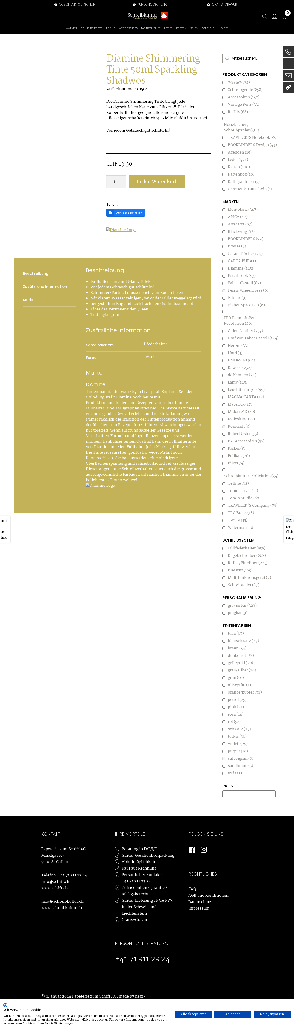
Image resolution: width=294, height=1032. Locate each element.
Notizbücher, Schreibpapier (241, 128)
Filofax (237, 298)
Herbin (238, 346)
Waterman (241, 528)
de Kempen (242, 375)
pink (236, 707)
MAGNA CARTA (246, 397)
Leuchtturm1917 (246, 390)
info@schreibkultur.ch (62, 901)
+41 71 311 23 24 (72, 875)
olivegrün (240, 685)
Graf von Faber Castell (253, 338)
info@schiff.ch (55, 882)
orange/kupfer (245, 692)
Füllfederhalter (153, 344)
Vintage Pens (243, 105)
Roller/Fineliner (248, 563)
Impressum (198, 908)
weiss (236, 773)
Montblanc (243, 210)
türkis (237, 736)
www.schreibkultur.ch (61, 908)
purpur (238, 751)
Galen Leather (245, 331)
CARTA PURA (243, 261)
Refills (239, 112)
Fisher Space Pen (246, 305)
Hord (235, 353)
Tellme (238, 483)
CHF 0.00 (287, 13)
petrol (237, 700)
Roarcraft (239, 427)
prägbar (237, 613)
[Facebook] (192, 850)
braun (237, 648)
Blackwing (241, 232)
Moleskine (241, 419)
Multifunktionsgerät (249, 578)
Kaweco (240, 368)
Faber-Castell (244, 283)
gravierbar (242, 606)
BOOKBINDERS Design (252, 145)
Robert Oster (243, 434)
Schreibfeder (243, 585)
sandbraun (240, 766)
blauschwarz (243, 641)
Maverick (240, 404)
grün (236, 678)
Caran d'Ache (245, 254)
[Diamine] (123, 237)
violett (238, 744)
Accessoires (244, 97)
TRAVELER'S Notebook (252, 138)
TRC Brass (241, 513)
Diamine (240, 268)
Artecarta (240, 224)
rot (234, 722)
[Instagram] (204, 850)
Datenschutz (199, 902)
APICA (238, 217)
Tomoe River (243, 491)
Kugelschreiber (247, 556)
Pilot (236, 463)
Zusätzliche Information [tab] (45, 286)
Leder (238, 160)
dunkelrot (241, 656)
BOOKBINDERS (245, 239)
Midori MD (241, 412)
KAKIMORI (241, 360)
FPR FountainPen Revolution (240, 321)
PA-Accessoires (246, 441)
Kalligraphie (244, 182)
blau (236, 634)
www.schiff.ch (54, 888)
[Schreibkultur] (142, 16)
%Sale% (239, 83)
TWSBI (237, 520)
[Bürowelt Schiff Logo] (164, 16)
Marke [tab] (28, 299)
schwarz (146, 357)
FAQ (192, 889)
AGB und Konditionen (208, 896)
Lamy (237, 382)
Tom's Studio (244, 498)
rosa (235, 714)
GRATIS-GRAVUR (224, 4)
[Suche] (262, 16)
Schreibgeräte (245, 90)
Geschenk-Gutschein (77, 4)
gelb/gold (240, 663)
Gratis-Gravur (134, 920)
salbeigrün (240, 759)
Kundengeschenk (151, 4)
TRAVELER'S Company (252, 506)
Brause (237, 246)
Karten (239, 167)
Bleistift (240, 570)
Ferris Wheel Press (248, 290)
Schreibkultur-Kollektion (251, 476)
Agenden (240, 152)
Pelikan (239, 456)
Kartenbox (241, 174)
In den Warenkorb (157, 182)
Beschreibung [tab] (35, 273)
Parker (236, 449)
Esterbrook (242, 276)
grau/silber (242, 670)
